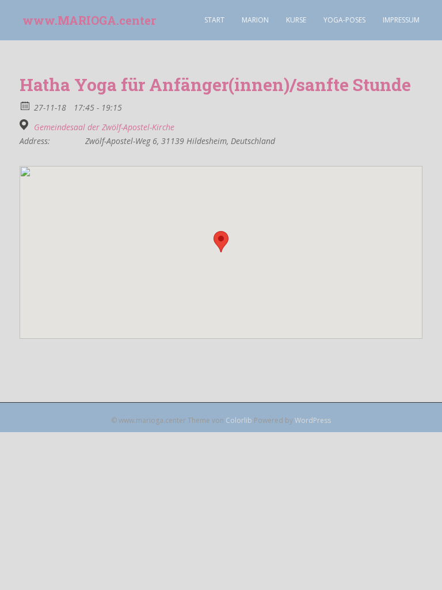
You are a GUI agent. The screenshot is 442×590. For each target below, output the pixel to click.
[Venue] (26, 124)
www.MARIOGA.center (89, 20)
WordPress (313, 420)
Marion (255, 20)
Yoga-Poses (344, 20)
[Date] (26, 105)
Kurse (296, 20)
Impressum (401, 20)
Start (214, 20)
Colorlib (239, 420)
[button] (221, 241)
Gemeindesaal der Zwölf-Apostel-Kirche (104, 127)
